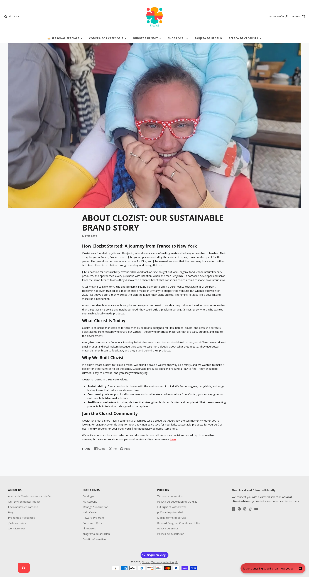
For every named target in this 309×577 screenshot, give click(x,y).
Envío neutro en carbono (23, 507)
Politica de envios (168, 528)
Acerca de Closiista (243, 38)
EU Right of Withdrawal (171, 507)
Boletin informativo (94, 539)
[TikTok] (250, 509)
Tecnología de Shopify (164, 562)
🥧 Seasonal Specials (63, 38)
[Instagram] (245, 509)
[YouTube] (256, 509)
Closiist (146, 562)
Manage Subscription (95, 507)
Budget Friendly (145, 38)
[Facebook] (233, 509)
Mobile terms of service (172, 517)
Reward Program (93, 517)
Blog (11, 512)
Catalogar (88, 496)
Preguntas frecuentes (21, 517)
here (173, 439)
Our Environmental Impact (24, 501)
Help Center (90, 512)
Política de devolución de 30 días (177, 501)
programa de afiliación (96, 534)
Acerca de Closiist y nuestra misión (29, 496)
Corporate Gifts (92, 523)
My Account (90, 501)
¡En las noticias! (17, 523)
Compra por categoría (106, 38)
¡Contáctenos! (16, 528)
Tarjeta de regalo (208, 38)
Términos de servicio (170, 496)
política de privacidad (170, 512)
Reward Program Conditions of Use (179, 523)
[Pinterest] (239, 509)
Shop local (176, 38)
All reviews (89, 528)
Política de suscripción (170, 534)
